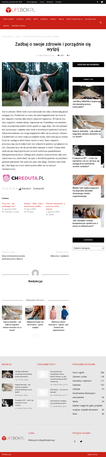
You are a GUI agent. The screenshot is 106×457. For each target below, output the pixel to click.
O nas (42, 2)
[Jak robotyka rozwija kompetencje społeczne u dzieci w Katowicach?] (88, 216)
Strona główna (32, 2)
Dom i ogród (8, 19)
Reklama (50, 2)
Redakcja (35, 281)
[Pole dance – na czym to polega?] (42, 392)
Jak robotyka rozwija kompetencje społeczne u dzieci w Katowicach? (85, 223)
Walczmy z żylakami (60, 256)
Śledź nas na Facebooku (88, 65)
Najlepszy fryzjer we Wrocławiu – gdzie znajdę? (35, 324)
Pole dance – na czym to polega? (59, 391)
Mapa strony (92, 454)
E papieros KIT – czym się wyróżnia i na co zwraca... (24, 403)
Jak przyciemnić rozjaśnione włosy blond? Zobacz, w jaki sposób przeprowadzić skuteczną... (58, 376)
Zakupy (6, 26)
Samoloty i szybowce (82, 380)
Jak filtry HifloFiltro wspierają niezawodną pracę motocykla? (87, 104)
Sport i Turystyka (73, 19)
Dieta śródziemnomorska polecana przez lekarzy (13, 257)
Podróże (44, 19)
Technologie (90, 19)
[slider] (10, 188)
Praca (61, 19)
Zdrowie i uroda (18, 26)
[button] (100, 22)
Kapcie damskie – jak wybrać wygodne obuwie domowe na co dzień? (87, 134)
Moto (35, 19)
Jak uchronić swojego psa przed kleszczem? (58, 402)
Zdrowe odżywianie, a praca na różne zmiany (55, 206)
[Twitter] (102, 2)
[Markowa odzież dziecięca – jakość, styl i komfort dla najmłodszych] (58, 313)
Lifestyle (20, 19)
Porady (53, 19)
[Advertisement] (71, 10)
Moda (28, 19)
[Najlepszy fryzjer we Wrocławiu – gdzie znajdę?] (35, 313)
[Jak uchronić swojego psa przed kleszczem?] (42, 403)
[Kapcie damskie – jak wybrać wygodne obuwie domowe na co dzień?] (12, 313)
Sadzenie (77, 385)
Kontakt (58, 2)
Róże (75, 413)
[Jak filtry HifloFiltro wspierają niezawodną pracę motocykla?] (88, 97)
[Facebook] (97, 2)
